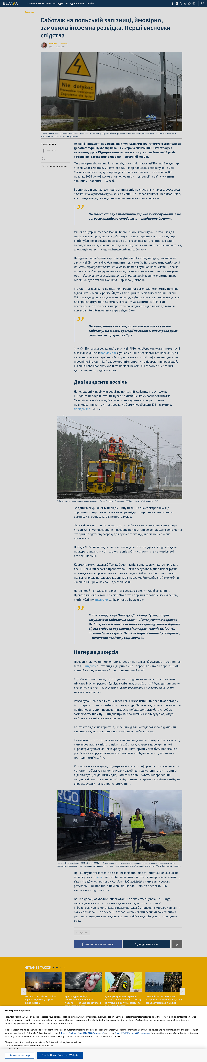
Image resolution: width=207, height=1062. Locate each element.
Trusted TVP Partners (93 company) (132, 1033)
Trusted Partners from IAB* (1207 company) (82, 1033)
